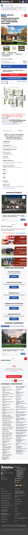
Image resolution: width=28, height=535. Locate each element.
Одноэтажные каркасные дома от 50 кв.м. (21, 422)
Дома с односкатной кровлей (6, 445)
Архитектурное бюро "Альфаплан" (5, 470)
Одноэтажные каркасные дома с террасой (21, 428)
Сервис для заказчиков (14, 268)
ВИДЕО (8, 116)
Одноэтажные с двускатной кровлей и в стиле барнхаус (21, 450)
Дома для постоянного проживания (7, 429)
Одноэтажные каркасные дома (7, 397)
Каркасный (18, 396)
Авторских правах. (23, 526)
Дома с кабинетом (6, 439)
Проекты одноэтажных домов (7, 390)
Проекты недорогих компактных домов (6, 425)
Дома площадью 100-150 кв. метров (7, 394)
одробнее (22, 233)
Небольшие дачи (19, 394)
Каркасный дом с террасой (6, 450)
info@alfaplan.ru (19, 478)
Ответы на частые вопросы (6, 498)
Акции (16, 520)
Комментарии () (6, 55)
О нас (16, 506)
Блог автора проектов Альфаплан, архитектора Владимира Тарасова (19, 492)
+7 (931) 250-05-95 (20, 472)
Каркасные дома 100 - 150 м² (7, 400)
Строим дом (17, 488)
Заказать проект (15, 74)
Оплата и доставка (12, 52)
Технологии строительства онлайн (20, 496)
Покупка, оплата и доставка (6, 493)
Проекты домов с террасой (6, 442)
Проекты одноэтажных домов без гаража (21, 412)
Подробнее (7, 210)
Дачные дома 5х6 (20, 406)
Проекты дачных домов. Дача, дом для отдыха (7, 433)
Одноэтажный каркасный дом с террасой (6, 458)
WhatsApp (18, 480)
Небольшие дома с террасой (20, 393)
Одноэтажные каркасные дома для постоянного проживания (21, 436)
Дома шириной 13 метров (6, 405)
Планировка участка (5, 507)
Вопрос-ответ (19, 54)
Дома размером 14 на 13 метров (7, 413)
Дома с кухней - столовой (7, 427)
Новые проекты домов (7, 418)
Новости (16, 510)
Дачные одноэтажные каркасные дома (20, 433)
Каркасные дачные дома (21, 407)
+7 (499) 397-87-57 (20, 476)
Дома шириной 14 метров (6, 408)
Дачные (17, 390)
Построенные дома (18, 501)
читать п (18, 233)
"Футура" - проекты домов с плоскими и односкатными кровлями (7, 416)
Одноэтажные (19, 389)
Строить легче (5, 114)
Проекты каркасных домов (6, 387)
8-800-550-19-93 (19, 471)
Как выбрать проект (5, 500)
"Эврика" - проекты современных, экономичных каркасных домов (21, 403)
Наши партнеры (18, 499)
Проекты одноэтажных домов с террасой (7, 455)
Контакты (16, 508)
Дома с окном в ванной (7, 438)
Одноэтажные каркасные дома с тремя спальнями (21, 430)
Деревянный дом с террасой (6, 452)
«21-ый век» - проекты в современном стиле (7, 422)
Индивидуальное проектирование (4, 510)
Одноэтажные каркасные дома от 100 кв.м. (21, 425)
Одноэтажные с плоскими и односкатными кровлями (21, 447)
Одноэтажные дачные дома (20, 410)
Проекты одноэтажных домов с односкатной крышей (21, 415)
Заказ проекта (3, 516)
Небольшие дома (6, 392)
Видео (3, 52)
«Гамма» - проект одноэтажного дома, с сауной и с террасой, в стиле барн (11, 350)
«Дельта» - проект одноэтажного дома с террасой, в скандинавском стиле (11, 216)
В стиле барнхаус (19, 453)
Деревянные (18, 398)
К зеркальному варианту (9, 42)
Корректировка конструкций (6, 505)
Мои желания (3, 521)
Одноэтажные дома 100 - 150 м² (7, 402)
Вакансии (16, 515)
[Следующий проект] (15, 380)
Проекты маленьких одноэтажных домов (6, 447)
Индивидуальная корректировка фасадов (5, 514)
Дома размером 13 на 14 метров (7, 410)
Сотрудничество (18, 513)
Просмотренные (4, 519)
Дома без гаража (6, 420)
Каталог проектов (4, 490)
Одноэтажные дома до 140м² (21, 444)
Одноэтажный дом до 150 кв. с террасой (20, 387)
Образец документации (7, 54)
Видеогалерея (17, 503)
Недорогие (18, 399)
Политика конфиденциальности (21, 517)
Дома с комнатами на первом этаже (7, 436)
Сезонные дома (5, 431)
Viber (17, 482)
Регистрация (5, 478)
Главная (2, 488)
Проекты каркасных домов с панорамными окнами (21, 419)
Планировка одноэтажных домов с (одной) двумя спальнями (20, 440)
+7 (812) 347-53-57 (20, 474)
